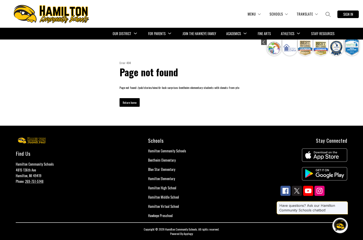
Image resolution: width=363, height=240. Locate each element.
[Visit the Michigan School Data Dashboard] (289, 48)
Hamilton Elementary (161, 178)
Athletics (287, 33)
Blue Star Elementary (161, 169)
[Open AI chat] (340, 225)
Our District (122, 33)
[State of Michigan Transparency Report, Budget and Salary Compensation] (274, 48)
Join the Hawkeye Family (199, 33)
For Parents (157, 33)
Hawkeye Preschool (160, 215)
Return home (130, 102)
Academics (233, 33)
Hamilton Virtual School (163, 206)
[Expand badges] (264, 42)
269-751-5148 (34, 181)
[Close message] (344, 203)
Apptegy (188, 233)
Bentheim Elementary (162, 160)
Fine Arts (264, 33)
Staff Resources (322, 33)
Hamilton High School (162, 187)
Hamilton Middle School (163, 197)
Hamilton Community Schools (167, 150)
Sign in (348, 14)
